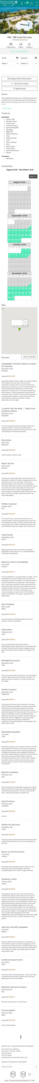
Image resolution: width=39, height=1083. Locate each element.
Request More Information (20, 79)
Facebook (21, 1037)
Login (6, 1080)
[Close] (25, 322)
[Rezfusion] (29, 1074)
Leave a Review (29, 357)
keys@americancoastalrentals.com (15, 1057)
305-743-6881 (7, 1055)
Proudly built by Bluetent (19, 1080)
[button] (19, 329)
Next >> (33, 176)
